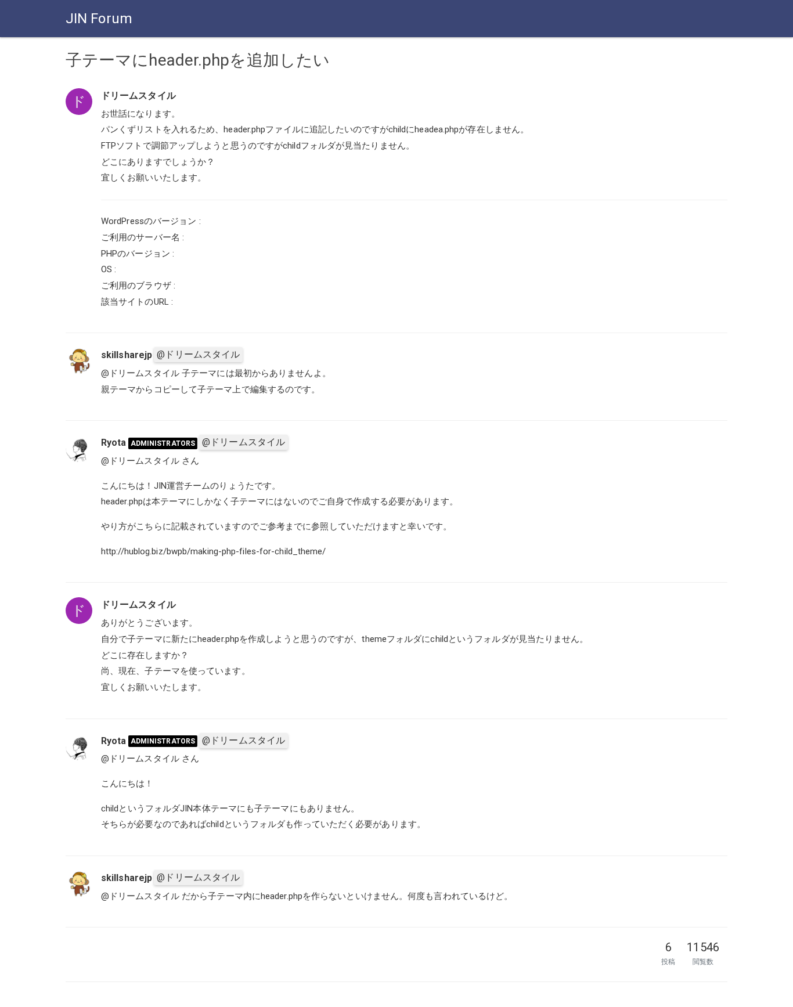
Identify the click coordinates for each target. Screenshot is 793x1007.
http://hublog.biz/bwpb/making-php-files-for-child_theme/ (213, 551)
